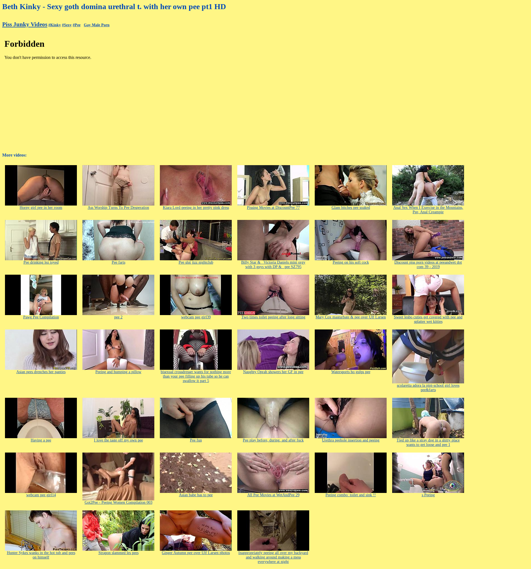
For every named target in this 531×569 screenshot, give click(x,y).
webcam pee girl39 (196, 317)
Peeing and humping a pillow (118, 372)
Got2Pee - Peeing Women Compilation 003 (118, 502)
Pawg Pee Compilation (41, 317)
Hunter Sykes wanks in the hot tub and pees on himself (41, 555)
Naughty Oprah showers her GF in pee (273, 372)
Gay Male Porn (97, 25)
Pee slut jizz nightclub (196, 262)
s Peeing (428, 495)
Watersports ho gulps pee (350, 372)
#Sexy (67, 25)
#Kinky (54, 25)
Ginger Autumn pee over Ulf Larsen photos (196, 553)
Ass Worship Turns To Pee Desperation (118, 208)
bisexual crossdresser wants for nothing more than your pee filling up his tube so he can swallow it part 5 (196, 376)
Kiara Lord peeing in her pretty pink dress (196, 208)
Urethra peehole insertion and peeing (350, 440)
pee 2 (118, 317)
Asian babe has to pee (196, 495)
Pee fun (196, 440)
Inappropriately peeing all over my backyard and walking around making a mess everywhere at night (273, 557)
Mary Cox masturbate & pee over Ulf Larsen (351, 317)
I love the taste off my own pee (118, 440)
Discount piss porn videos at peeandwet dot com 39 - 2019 (428, 264)
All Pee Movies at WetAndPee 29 (273, 495)
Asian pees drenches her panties (41, 372)
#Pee (76, 25)
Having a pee (41, 440)
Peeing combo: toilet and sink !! (351, 495)
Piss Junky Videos (24, 24)
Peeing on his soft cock (351, 262)
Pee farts (118, 262)
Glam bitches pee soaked (351, 208)
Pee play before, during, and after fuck (273, 440)
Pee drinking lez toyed (41, 262)
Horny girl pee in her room (41, 208)
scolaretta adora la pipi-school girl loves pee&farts (428, 387)
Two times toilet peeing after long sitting (273, 317)
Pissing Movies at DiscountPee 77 (273, 208)
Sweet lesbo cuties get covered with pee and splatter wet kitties (428, 319)
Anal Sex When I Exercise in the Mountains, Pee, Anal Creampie (428, 210)
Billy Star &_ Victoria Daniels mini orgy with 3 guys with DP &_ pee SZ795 (273, 264)
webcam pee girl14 (41, 495)
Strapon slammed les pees (118, 553)
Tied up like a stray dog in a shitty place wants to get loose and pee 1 (428, 442)
